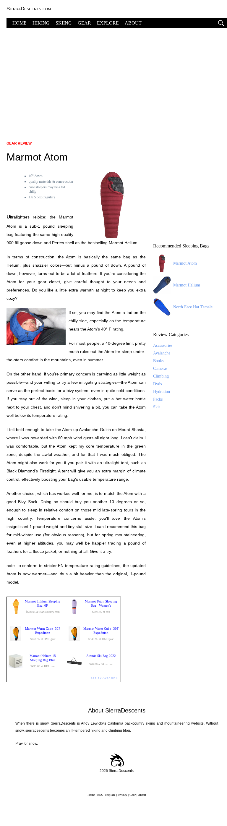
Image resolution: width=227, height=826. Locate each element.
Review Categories (171, 334)
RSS (100, 794)
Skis (156, 407)
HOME (19, 22)
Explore (110, 794)
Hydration (161, 391)
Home (91, 794)
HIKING (41, 22)
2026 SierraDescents (117, 771)
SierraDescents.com (29, 9)
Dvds (157, 384)
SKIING (64, 22)
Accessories (162, 345)
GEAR (84, 22)
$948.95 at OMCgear (42, 634)
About (142, 794)
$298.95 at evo (101, 606)
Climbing (161, 376)
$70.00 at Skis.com (101, 660)
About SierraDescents (116, 710)
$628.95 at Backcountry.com (42, 606)
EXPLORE (108, 22)
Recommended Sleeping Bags (181, 245)
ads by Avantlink (104, 677)
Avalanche (161, 353)
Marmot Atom (185, 263)
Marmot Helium (186, 285)
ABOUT (133, 22)
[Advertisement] (117, 81)
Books (158, 361)
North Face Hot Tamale (193, 307)
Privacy (122, 794)
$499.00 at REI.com (43, 661)
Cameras (160, 368)
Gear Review (19, 143)
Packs (158, 399)
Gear (132, 794)
